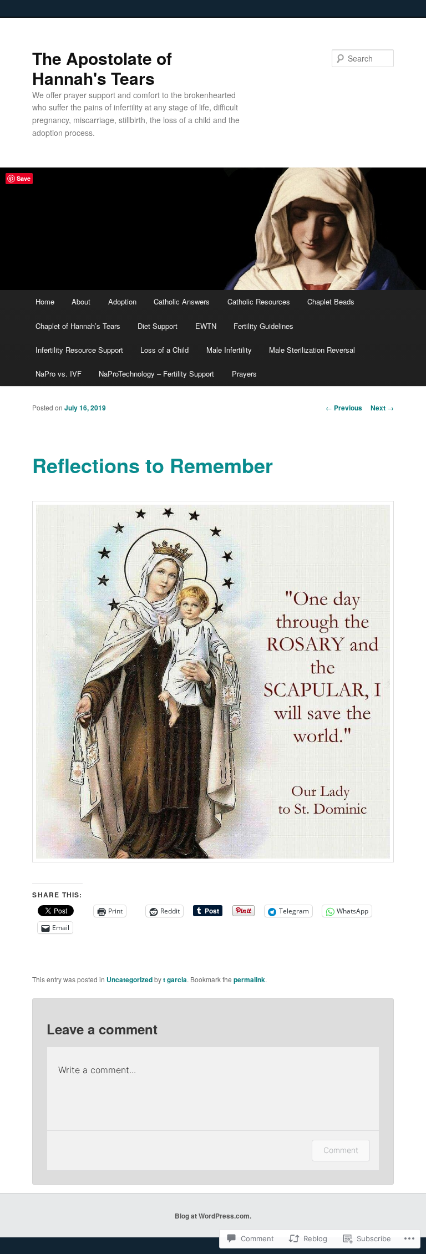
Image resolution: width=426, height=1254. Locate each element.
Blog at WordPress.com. (213, 1216)
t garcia (175, 979)
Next (382, 408)
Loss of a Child (164, 349)
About (81, 301)
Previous (344, 408)
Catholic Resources (258, 301)
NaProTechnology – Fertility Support (156, 373)
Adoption (122, 301)
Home (45, 301)
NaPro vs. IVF (59, 373)
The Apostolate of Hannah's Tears (102, 68)
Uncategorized (129, 979)
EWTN (205, 326)
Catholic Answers (182, 301)
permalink (249, 979)
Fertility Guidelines (263, 326)
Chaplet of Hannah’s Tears (78, 326)
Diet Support (158, 326)
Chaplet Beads (330, 301)
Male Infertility (229, 349)
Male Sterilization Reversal (312, 349)
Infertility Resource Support (79, 349)
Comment (340, 1150)
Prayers (244, 373)
